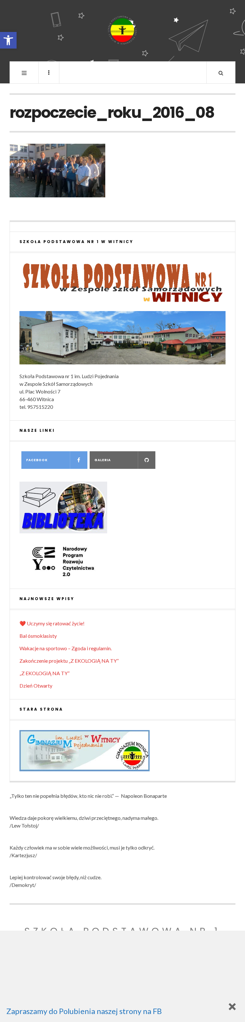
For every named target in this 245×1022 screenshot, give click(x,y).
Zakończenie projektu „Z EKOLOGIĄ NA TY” (69, 661)
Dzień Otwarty (35, 686)
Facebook (37, 460)
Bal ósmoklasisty (38, 636)
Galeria (102, 460)
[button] (8, 40)
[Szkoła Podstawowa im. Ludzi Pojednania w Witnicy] (122, 30)
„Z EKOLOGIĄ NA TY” (44, 673)
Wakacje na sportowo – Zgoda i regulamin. (65, 648)
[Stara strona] (122, 750)
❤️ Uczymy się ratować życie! (52, 623)
